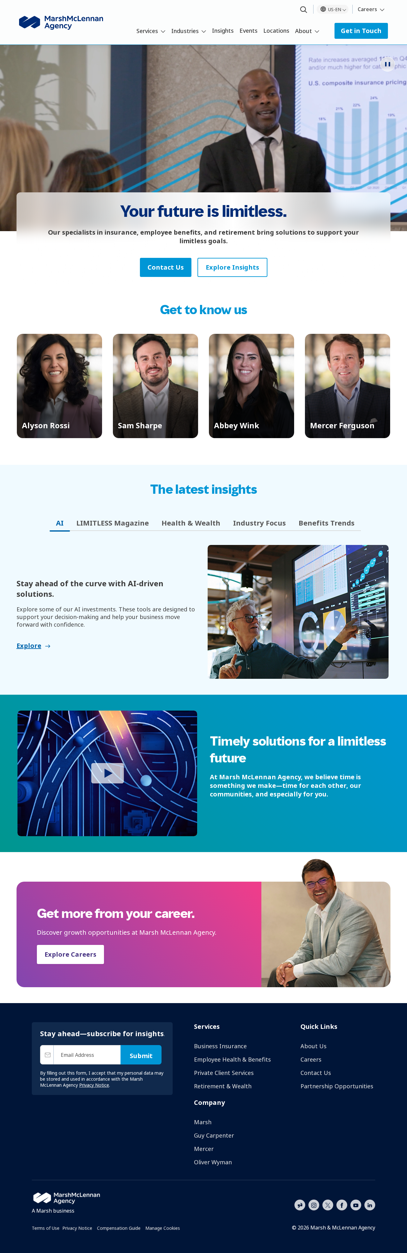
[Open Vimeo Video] (107, 773)
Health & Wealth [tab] (191, 522)
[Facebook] (341, 1204)
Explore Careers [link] (70, 954)
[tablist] (203, 522)
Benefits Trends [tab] (327, 522)
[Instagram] (313, 1205)
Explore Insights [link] (232, 267)
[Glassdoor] (299, 1205)
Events (248, 30)
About (303, 31)
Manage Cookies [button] (162, 1228)
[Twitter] (327, 1204)
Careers (367, 9)
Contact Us (315, 1073)
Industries (185, 31)
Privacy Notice (77, 1228)
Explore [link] (29, 645)
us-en (334, 9)
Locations (276, 30)
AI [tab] (60, 522)
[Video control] (387, 64)
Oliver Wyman (213, 1162)
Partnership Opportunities (336, 1086)
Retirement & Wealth (223, 1086)
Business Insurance (220, 1046)
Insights (223, 30)
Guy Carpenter (214, 1135)
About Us (313, 1046)
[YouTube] (355, 1204)
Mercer (204, 1149)
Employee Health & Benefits (232, 1059)
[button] (59, 386)
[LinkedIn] (369, 1204)
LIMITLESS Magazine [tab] (112, 522)
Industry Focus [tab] (259, 522)
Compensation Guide (119, 1228)
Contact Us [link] (166, 267)
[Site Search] (303, 10)
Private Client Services (224, 1073)
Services (147, 31)
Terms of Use (45, 1228)
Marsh (202, 1122)
